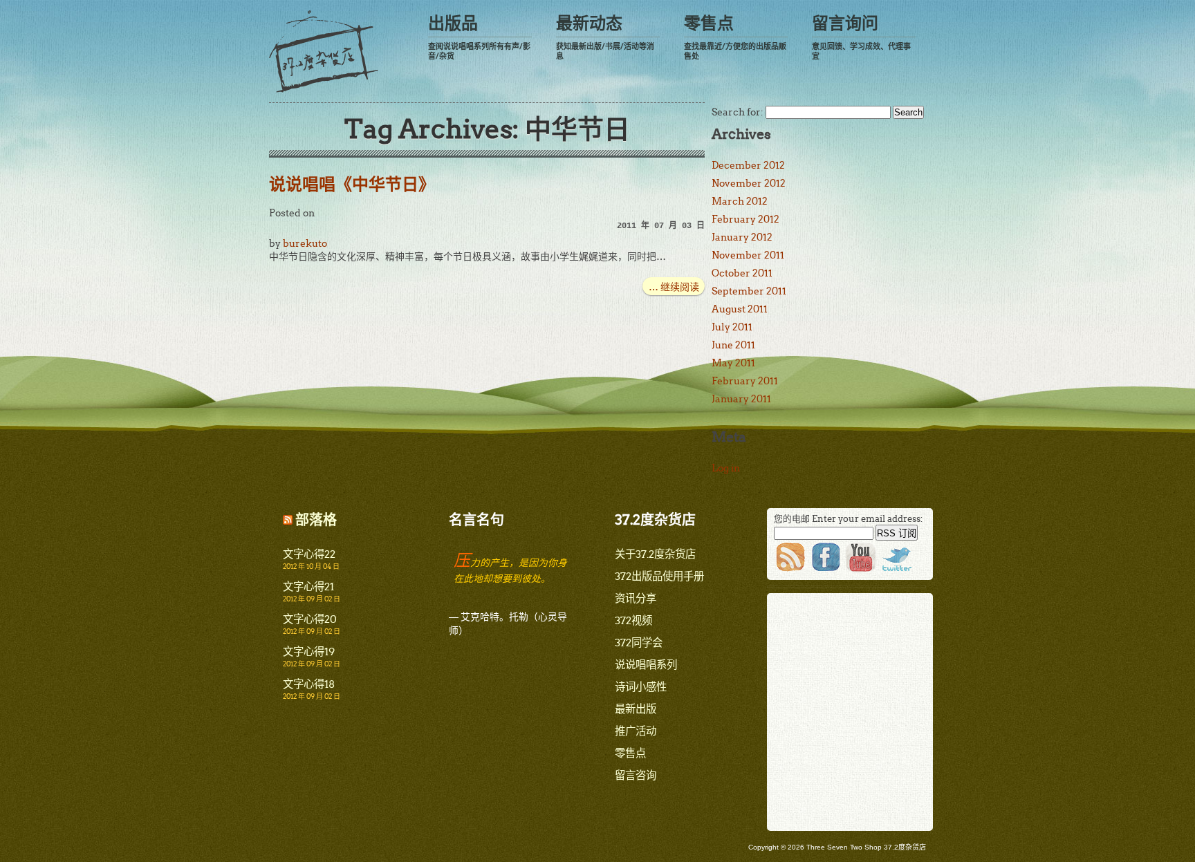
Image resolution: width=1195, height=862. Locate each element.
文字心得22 (309, 554)
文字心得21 (308, 586)
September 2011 (749, 291)
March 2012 (740, 201)
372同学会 (639, 642)
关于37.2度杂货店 (655, 554)
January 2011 (741, 398)
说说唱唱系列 (646, 664)
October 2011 (742, 273)
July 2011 (732, 326)
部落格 (316, 520)
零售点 (735, 37)
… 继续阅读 (674, 286)
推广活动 (635, 731)
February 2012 (745, 219)
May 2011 (733, 362)
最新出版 (635, 708)
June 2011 (733, 344)
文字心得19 (309, 651)
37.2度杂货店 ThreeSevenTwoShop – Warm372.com (323, 51)
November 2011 (748, 255)
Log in (726, 468)
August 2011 (740, 309)
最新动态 (605, 37)
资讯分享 (635, 598)
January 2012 (742, 237)
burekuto (305, 243)
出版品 (479, 37)
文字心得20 (310, 619)
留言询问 (861, 37)
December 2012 (748, 165)
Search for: (737, 112)
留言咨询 (635, 775)
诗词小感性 (641, 686)
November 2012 (749, 183)
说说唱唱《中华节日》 (352, 184)
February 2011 (745, 380)
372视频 (633, 620)
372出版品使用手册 (659, 576)
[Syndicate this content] (288, 520)
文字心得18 (309, 684)
